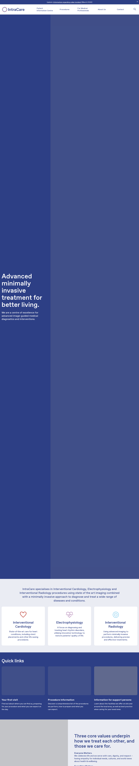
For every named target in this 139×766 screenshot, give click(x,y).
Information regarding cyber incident (67, 2)
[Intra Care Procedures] (69, 680)
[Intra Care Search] (135, 9)
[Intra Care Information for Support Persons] (115, 680)
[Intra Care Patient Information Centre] (23, 680)
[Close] (137, 1)
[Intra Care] (13, 9)
